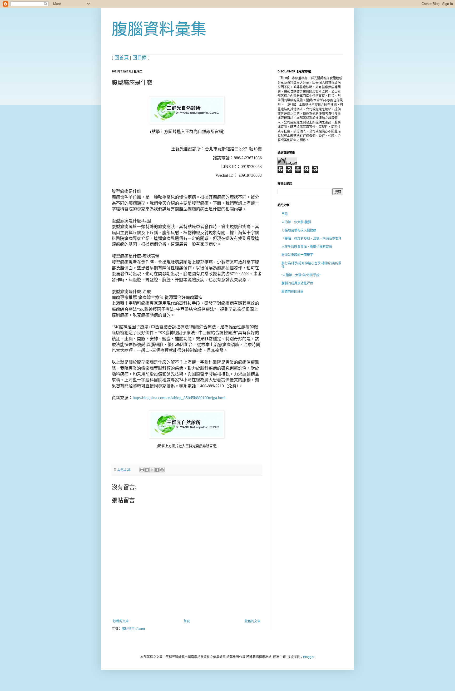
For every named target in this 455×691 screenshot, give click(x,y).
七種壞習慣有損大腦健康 (298, 230)
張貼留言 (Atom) (133, 629)
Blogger (308, 657)
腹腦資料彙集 (159, 29)
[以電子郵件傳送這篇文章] (142, 469)
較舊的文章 (252, 621)
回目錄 (139, 57)
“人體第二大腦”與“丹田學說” (300, 275)
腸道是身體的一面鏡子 (297, 255)
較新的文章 (121, 621)
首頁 (187, 621)
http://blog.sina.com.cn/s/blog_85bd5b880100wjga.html (179, 398)
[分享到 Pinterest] (162, 469)
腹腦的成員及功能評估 (297, 283)
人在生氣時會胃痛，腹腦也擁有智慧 (306, 247)
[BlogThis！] (147, 469)
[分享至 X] (152, 469)
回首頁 (122, 57)
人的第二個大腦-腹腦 (296, 222)
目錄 (284, 214)
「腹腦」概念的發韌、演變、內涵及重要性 (311, 238)
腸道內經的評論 (292, 291)
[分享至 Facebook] (157, 469)
